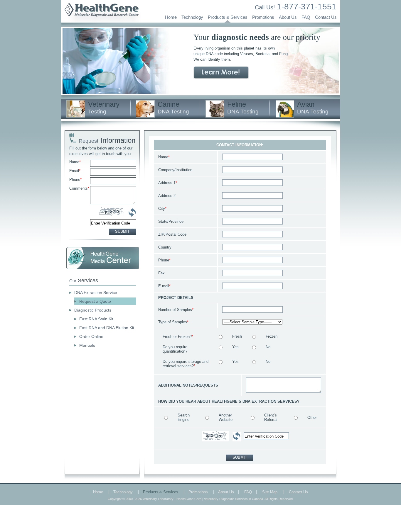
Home (171, 17)
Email (74, 171)
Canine (173, 107)
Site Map (269, 492)
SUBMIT (122, 231)
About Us (288, 17)
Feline (243, 107)
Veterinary (103, 107)
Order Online (91, 336)
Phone (75, 179)
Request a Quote (95, 301)
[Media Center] (102, 258)
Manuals (87, 345)
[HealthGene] (101, 21)
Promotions (263, 17)
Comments (79, 188)
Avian (312, 107)
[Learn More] (221, 73)
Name (75, 162)
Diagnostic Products (92, 310)
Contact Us (326, 17)
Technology (192, 17)
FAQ (305, 17)
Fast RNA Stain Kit (96, 319)
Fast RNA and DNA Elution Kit (106, 327)
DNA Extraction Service (95, 292)
